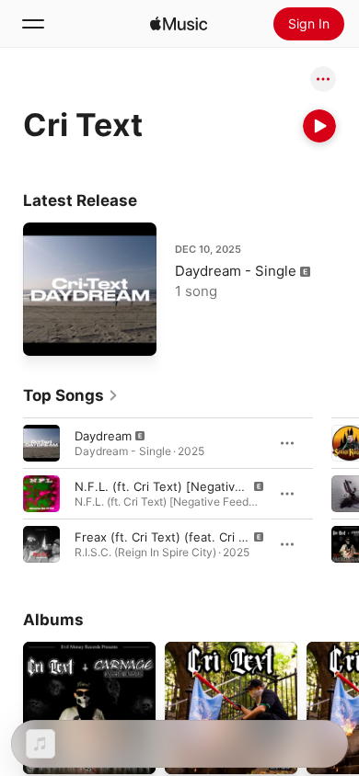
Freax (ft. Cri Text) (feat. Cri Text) (171, 537)
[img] (178, 24)
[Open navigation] (33, 24)
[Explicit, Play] (41, 443)
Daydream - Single (235, 271)
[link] (71, 395)
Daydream (103, 435)
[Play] (319, 126)
